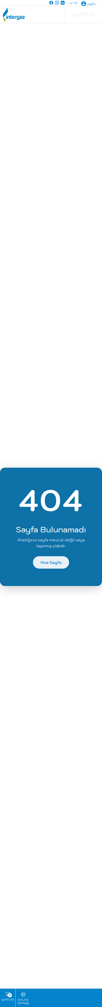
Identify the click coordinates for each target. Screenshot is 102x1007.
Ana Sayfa (51, 562)
